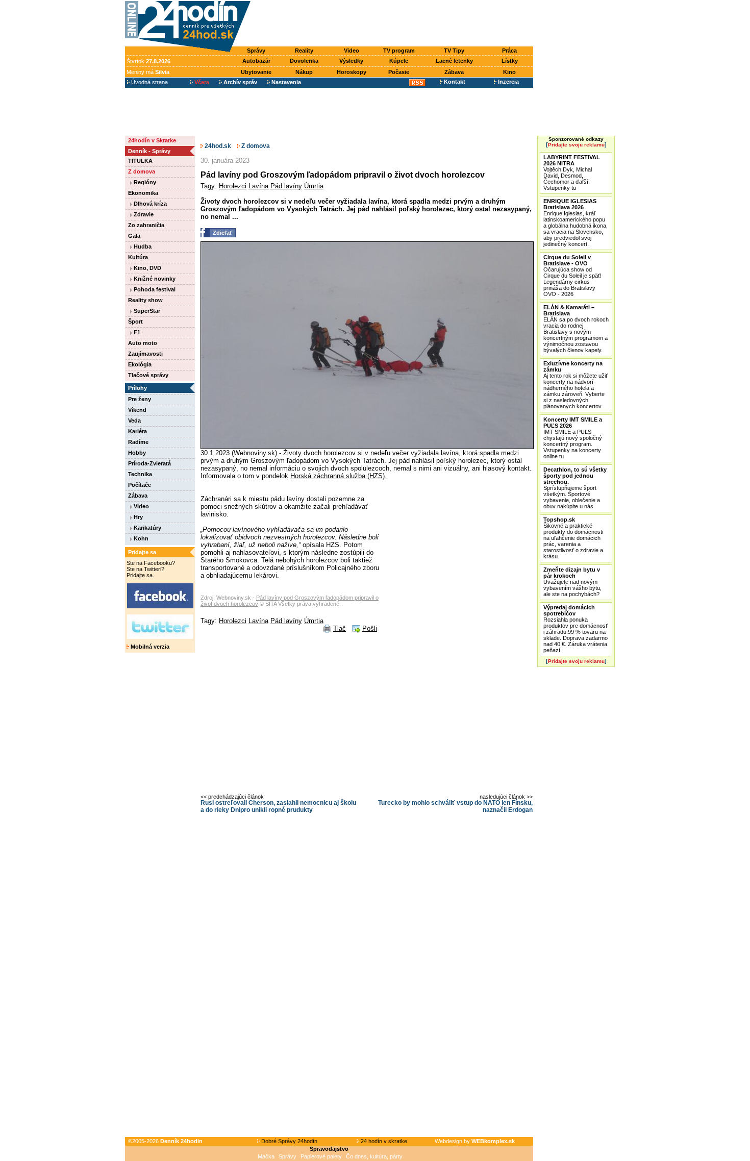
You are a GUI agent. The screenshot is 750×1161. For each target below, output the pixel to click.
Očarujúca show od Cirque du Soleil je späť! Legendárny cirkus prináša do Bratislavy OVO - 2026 (572, 275)
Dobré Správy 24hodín (288, 1141)
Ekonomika (143, 193)
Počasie (398, 72)
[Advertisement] (394, 24)
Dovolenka (304, 61)
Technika (140, 474)
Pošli (369, 628)
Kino (509, 72)
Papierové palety (321, 1156)
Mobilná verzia (149, 647)
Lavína (258, 186)
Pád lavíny (286, 186)
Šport (135, 321)
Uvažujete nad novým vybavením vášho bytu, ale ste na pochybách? (572, 581)
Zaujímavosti (145, 354)
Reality (304, 50)
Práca (509, 50)
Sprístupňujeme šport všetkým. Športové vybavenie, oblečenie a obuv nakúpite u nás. (575, 487)
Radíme (138, 442)
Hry (137, 517)
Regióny (144, 182)
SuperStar (146, 311)
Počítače (139, 485)
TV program (399, 50)
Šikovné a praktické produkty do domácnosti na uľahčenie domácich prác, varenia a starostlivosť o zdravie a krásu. (573, 537)
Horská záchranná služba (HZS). (338, 476)
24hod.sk (217, 146)
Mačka (266, 1156)
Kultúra (138, 257)
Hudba (142, 246)
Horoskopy (351, 72)
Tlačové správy (148, 375)
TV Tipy (454, 50)
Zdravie (143, 214)
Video (351, 50)
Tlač (339, 628)
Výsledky (351, 61)
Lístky (510, 61)
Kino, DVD (146, 268)
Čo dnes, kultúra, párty (374, 1156)
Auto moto (142, 343)
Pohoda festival (154, 289)
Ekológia (140, 364)
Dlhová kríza (149, 204)
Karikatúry (146, 528)
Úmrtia (313, 186)
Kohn (140, 538)
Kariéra (137, 431)
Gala (134, 236)
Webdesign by (475, 1141)
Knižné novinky (154, 279)
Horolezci (232, 186)
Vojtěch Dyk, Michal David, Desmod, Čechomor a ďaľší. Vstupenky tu (571, 172)
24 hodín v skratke (383, 1141)
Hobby (137, 453)
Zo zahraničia (146, 225)
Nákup (304, 72)
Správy (256, 50)
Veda (134, 420)
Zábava (454, 72)
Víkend (137, 410)
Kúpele (398, 61)
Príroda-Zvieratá (149, 463)
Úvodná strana (149, 82)
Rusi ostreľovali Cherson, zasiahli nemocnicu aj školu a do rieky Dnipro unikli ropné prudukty (278, 806)
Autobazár (256, 61)
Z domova (141, 171)
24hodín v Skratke (152, 140)
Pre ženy (139, 399)
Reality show (145, 300)
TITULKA (140, 161)
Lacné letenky (454, 61)
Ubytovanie (256, 72)
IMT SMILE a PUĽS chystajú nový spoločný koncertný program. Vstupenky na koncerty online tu (572, 437)
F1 (136, 332)
